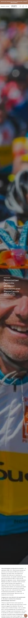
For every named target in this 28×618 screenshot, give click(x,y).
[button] (20, 6)
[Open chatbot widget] (25, 615)
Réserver (3, 6)
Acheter (7, 6)
